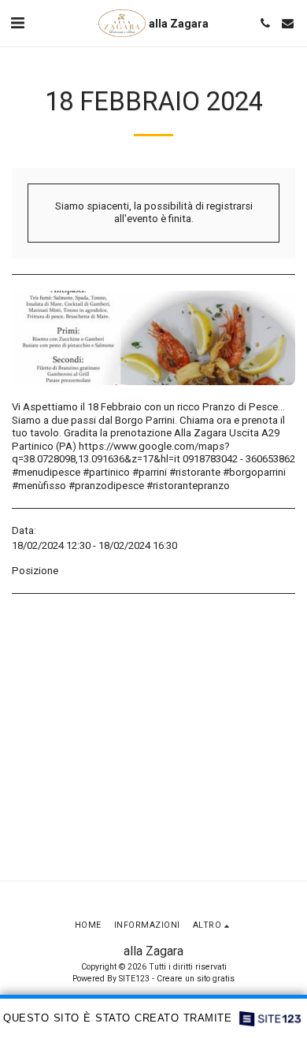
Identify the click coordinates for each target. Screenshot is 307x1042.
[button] (17, 23)
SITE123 (134, 978)
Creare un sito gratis (196, 978)
